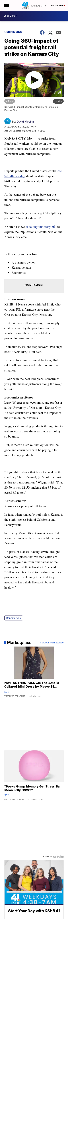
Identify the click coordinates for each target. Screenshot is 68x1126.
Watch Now (57, 6)
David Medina (25, 121)
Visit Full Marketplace (52, 642)
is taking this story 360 (41, 226)
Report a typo (13, 618)
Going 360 (13, 32)
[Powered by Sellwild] (58, 856)
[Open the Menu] (6, 5)
